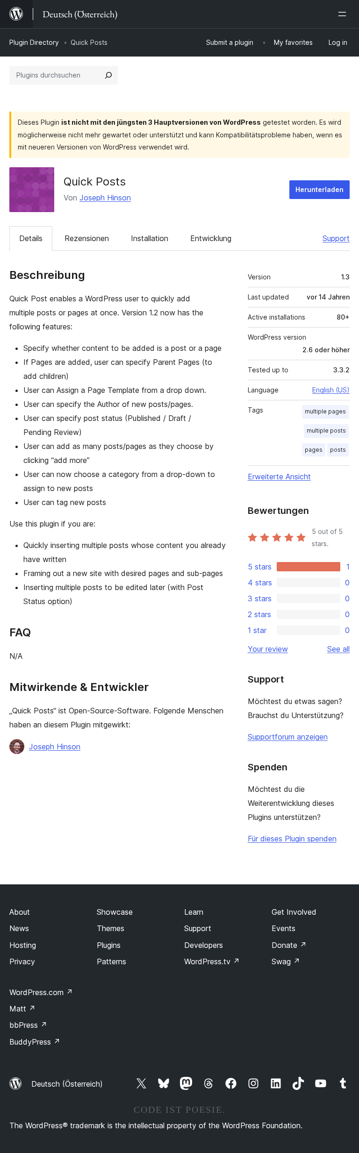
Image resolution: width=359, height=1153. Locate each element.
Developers (203, 945)
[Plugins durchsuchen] (108, 75)
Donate (289, 945)
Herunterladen (319, 189)
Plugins (109, 945)
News (19, 928)
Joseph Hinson (105, 197)
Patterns (111, 961)
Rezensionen (87, 238)
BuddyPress (34, 1041)
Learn (193, 912)
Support (336, 238)
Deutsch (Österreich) (67, 1084)
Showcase (115, 912)
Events (283, 928)
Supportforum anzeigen (288, 736)
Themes (110, 928)
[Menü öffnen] (344, 14)
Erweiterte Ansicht (279, 476)
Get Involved (294, 912)
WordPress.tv (212, 961)
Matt (22, 1008)
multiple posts (326, 430)
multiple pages (325, 411)
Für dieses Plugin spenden (292, 838)
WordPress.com (41, 992)
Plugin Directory (34, 42)
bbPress (28, 1025)
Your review (268, 649)
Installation (149, 238)
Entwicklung (210, 238)
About (19, 912)
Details (31, 238)
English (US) (331, 390)
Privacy (22, 961)
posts (338, 449)
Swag (286, 961)
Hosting (22, 945)
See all (338, 649)
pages (314, 449)
